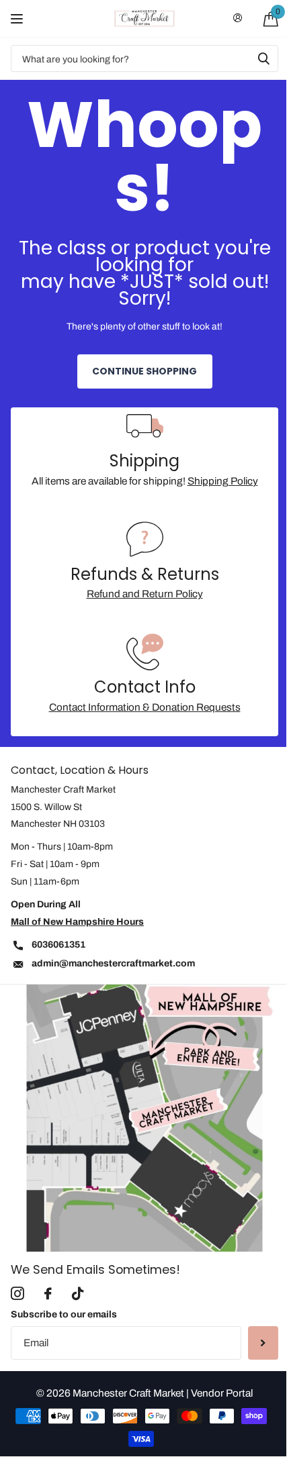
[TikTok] (77, 1294)
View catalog (18, 18)
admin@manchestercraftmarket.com (113, 963)
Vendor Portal (222, 1393)
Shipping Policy (223, 481)
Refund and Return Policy (145, 593)
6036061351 (58, 945)
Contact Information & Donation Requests (145, 707)
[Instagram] (17, 1294)
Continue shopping (144, 371)
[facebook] (48, 1294)
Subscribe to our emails (64, 1314)
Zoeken (263, 58)
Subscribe (263, 1343)
